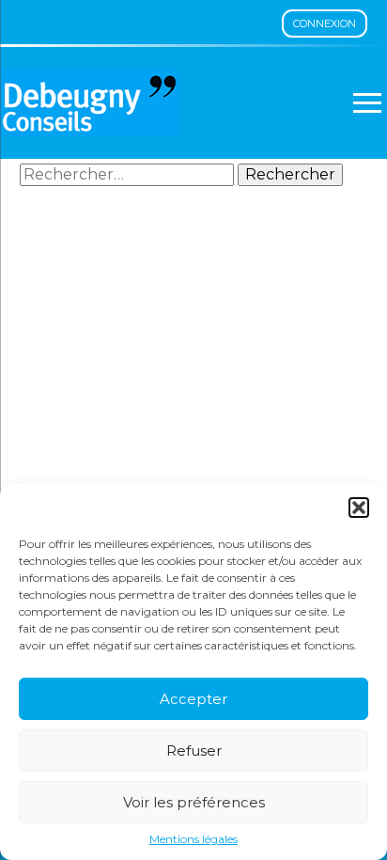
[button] (358, 507)
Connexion (324, 23)
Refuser (194, 750)
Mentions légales (193, 839)
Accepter (193, 699)
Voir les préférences (194, 802)
